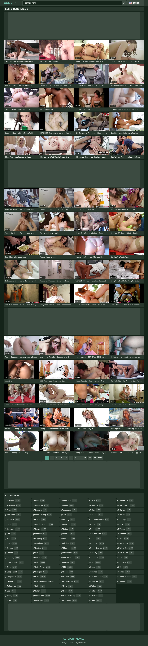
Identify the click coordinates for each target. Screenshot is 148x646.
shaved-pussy (99, 577)
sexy (95, 567)
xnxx (124, 558)
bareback (13, 529)
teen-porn (126, 500)
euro (39, 500)
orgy (95, 510)
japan (68, 505)
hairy (40, 562)
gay (39, 553)
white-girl (126, 548)
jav (67, 515)
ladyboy (69, 524)
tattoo (96, 591)
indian (40, 591)
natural (69, 577)
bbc (11, 534)
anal (12, 510)
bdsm (12, 543)
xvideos (125, 562)
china (12, 567)
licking (68, 543)
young (125, 572)
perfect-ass (98, 534)
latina (68, 529)
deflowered (14, 586)
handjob (41, 572)
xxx (124, 567)
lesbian (69, 534)
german (41, 558)
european (41, 505)
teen (96, 600)
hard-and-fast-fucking (44, 582)
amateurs (13, 505)
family (40, 529)
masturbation (71, 558)
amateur (13, 500)
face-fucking (43, 515)
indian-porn (42, 596)
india (39, 586)
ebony (12, 596)
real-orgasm (99, 548)
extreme (40, 510)
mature (68, 562)
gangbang (42, 543)
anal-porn (13, 515)
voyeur (125, 529)
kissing (68, 519)
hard (40, 577)
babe (11, 524)
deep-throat (14, 572)
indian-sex (42, 600)
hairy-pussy (42, 567)
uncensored (127, 505)
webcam (125, 534)
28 (95, 458)
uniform (125, 510)
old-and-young (71, 596)
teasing (96, 596)
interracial (70, 500)
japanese (69, 510)
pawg (95, 524)
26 (85, 458)
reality (96, 553)
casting (12, 553)
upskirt (125, 515)
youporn (125, 581)
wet (124, 538)
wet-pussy (126, 543)
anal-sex (13, 519)
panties (97, 515)
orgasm (97, 505)
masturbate (70, 553)
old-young (69, 600)
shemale (97, 581)
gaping (40, 548)
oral (95, 500)
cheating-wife (15, 562)
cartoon (12, 548)
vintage (125, 519)
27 (90, 458)
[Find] (124, 3)
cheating (13, 558)
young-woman (128, 577)
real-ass (97, 543)
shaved (96, 572)
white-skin (126, 553)
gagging (40, 538)
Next (100, 458)
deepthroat (14, 577)
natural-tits (70, 581)
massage (69, 548)
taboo (96, 586)
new (67, 586)
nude (68, 591)
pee (95, 529)
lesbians (69, 538)
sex (95, 562)
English (136, 3)
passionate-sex (99, 519)
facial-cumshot (44, 524)
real (95, 538)
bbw (11, 538)
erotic (12, 600)
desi (11, 591)
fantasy (41, 534)
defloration (14, 581)
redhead (97, 558)
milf (67, 567)
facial (40, 519)
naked (68, 572)
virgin (124, 524)
